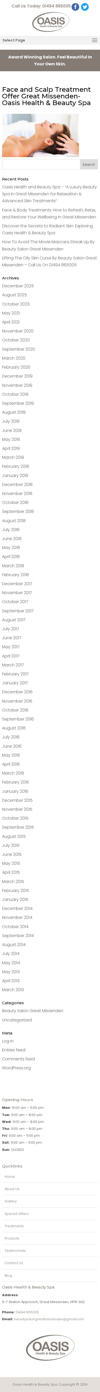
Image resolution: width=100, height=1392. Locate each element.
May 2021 (11, 313)
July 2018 (10, 530)
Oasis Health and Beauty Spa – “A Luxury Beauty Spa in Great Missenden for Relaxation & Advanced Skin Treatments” (49, 194)
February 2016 (15, 782)
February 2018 (15, 575)
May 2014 (11, 963)
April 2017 (10, 656)
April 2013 (10, 981)
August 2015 (14, 836)
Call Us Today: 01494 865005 (41, 6)
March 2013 (13, 990)
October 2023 (15, 304)
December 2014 (17, 908)
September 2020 (18, 349)
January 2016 (15, 791)
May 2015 (11, 863)
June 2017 (11, 638)
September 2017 (18, 611)
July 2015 (10, 845)
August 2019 (14, 412)
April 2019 (11, 448)
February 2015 (15, 890)
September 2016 (18, 719)
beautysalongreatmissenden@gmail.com (49, 1319)
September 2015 (18, 827)
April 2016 (11, 764)
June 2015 (12, 854)
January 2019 (15, 476)
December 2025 (18, 286)
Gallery (11, 1201)
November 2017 (17, 593)
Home (10, 1176)
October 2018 (15, 502)
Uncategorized (17, 1020)
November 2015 (17, 809)
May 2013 (11, 972)
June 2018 (12, 539)
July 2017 (10, 629)
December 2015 (17, 800)
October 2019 (15, 394)
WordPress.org (16, 1068)
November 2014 (17, 917)
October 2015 (15, 818)
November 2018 (17, 493)
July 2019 (10, 421)
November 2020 (18, 331)
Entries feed (13, 1050)
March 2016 (13, 773)
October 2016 (15, 710)
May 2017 (11, 647)
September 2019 (18, 403)
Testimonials (15, 1250)
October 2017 (15, 602)
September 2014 (18, 936)
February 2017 (15, 674)
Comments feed (18, 1059)
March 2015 (13, 882)
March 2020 (13, 358)
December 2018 (17, 484)
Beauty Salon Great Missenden (32, 1011)
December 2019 (17, 376)
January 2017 (15, 683)
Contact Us (14, 1263)
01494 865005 (27, 1312)
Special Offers (16, 1213)
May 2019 (11, 439)
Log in (8, 1041)
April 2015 (11, 872)
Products (12, 1238)
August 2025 (14, 295)
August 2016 (14, 728)
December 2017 (17, 584)
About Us (12, 1188)
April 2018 (11, 557)
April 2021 (10, 322)
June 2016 (12, 746)
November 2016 (17, 701)
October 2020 (16, 340)
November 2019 (17, 385)
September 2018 (18, 511)
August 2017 (13, 620)
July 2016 (10, 737)
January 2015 (15, 899)
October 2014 (15, 927)
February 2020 (16, 367)
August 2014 (14, 945)
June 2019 (12, 430)
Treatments (14, 1226)
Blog (8, 1275)
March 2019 (13, 457)
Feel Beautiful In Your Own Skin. (50, 60)
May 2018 (11, 548)
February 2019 (15, 466)
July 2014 (10, 954)
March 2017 (13, 665)
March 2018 (13, 566)
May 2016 (11, 755)
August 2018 (14, 521)
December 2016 (17, 692)
